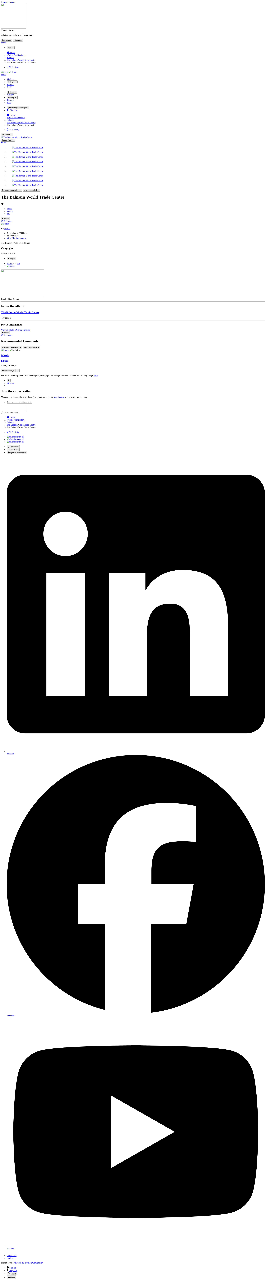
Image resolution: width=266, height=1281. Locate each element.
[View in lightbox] (16, 137)
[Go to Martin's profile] (5, 224)
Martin (7, 228)
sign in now (59, 397)
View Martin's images (16, 238)
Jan (18, 263)
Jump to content (8, 2)
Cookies (10, 1258)
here (96, 375)
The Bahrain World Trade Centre (20, 312)
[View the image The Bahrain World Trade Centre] (27, 147)
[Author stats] (18, 370)
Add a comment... (11, 412)
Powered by (28, 1263)
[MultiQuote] (9, 380)
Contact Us (11, 1255)
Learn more (6, 40)
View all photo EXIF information (15, 330)
